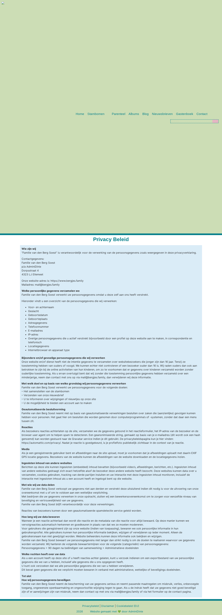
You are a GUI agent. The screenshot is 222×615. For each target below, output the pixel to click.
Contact (201, 114)
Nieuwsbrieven (162, 114)
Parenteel (118, 114)
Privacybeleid (90, 606)
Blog (145, 114)
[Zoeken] (215, 121)
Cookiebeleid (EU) (128, 606)
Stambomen (95, 114)
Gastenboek (184, 114)
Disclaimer (107, 606)
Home (80, 114)
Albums (134, 114)
